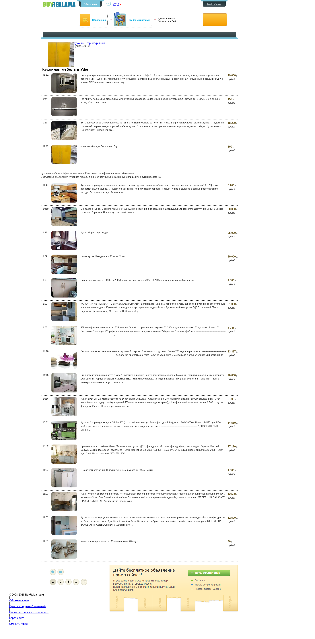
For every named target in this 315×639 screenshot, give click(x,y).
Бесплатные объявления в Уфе (59, 4)
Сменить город (18, 623)
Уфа (116, 4)
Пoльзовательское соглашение (28, 612)
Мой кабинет (214, 4)
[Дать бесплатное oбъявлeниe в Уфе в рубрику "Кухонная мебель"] (215, 19)
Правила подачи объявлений (27, 606)
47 (84, 581)
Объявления (90, 4)
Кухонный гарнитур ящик (89, 43)
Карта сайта (16, 618)
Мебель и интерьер (139, 20)
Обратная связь (19, 600)
